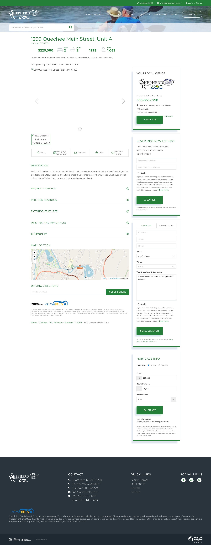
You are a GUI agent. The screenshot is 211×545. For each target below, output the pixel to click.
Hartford (69, 323)
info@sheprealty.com (170, 3)
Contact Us (192, 14)
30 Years (153, 365)
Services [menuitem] (143, 14)
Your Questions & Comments (149, 272)
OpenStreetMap (114, 278)
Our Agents (168, 116)
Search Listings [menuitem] (94, 14)
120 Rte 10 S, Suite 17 (85, 498)
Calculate (150, 410)
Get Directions (117, 292)
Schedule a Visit (166, 225)
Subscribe (150, 200)
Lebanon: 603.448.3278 (86, 484)
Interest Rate (142, 395)
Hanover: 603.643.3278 (86, 488)
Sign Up (199, 3)
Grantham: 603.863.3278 (87, 480)
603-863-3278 (147, 100)
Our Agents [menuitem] (160, 14)
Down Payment (143, 384)
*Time (139, 262)
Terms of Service (148, 341)
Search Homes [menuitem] (139, 480)
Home (34, 323)
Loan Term (141, 365)
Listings (43, 323)
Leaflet (104, 278)
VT (50, 323)
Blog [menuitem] (174, 14)
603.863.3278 (146, 3)
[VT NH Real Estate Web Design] (195, 539)
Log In (190, 3)
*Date (139, 252)
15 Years (164, 365)
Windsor (58, 323)
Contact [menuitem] (135, 492)
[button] (70, 27)
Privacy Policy (163, 190)
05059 (79, 323)
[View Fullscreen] (34, 262)
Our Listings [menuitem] (114, 14)
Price (139, 373)
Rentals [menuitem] (130, 14)
